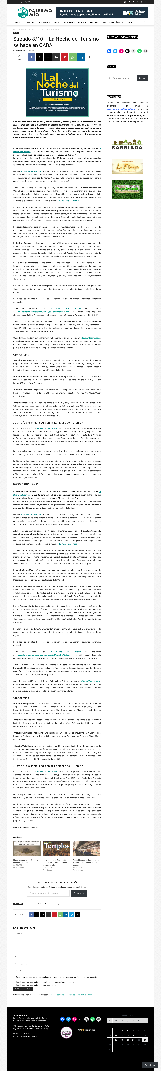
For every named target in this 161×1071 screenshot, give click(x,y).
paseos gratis (57, 904)
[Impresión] (56, 57)
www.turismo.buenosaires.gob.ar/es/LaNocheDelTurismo (44, 312)
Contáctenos (38, 2)
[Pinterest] (64, 57)
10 (110, 1035)
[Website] (142, 2)
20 (128, 1040)
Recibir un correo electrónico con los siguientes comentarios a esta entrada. (46, 982)
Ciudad (21, 29)
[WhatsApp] (146, 2)
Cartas (130, 22)
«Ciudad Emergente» (90, 338)
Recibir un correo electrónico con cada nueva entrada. (37, 985)
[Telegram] (71, 914)
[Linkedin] (81, 57)
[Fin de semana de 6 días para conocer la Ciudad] (27, 848)
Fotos (56, 22)
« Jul (126, 1053)
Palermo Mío (20, 50)
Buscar (142, 78)
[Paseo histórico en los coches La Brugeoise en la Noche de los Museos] (86, 848)
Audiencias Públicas (113, 22)
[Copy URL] (77, 914)
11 (116, 1035)
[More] (89, 57)
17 (110, 1040)
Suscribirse (79, 893)
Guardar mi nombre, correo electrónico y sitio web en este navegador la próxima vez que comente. (56, 977)
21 (133, 1040)
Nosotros (94, 22)
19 (122, 1040)
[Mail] (129, 2)
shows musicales (69, 904)
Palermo (43, 22)
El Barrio (29, 22)
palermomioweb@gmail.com (121, 109)
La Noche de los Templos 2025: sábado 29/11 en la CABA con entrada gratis (56, 862)
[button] (145, 22)
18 (116, 1040)
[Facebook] (121, 2)
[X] (137, 2)
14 (133, 1035)
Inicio (18, 22)
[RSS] (133, 2)
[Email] (48, 57)
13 (128, 1035)
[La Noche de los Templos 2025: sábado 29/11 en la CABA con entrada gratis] (56, 848)
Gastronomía (28, 904)
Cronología (69, 22)
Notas (81, 22)
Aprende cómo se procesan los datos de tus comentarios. (73, 995)
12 (122, 1035)
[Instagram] (125, 2)
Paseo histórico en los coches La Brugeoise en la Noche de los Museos (86, 862)
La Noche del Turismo (43, 904)
